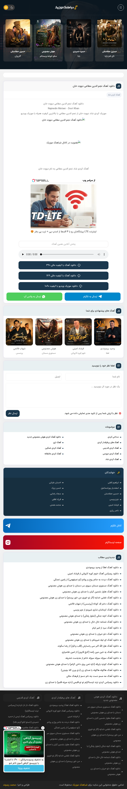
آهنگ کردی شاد (112, 459)
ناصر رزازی (114, 510)
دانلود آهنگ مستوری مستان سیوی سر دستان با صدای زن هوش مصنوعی (83, 586)
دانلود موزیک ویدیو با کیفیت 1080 (61, 286)
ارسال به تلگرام (90, 296)
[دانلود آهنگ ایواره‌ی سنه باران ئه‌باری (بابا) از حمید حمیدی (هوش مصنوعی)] (79, 33)
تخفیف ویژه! (24, 768)
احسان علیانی (55, 482)
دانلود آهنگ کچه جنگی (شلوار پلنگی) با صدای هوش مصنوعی (89, 616)
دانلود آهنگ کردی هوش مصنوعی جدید (44, 437)
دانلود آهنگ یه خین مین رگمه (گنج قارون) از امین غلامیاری (90, 652)
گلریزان (18, 54)
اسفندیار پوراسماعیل (110, 488)
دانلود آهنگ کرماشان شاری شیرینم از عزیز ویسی (96, 610)
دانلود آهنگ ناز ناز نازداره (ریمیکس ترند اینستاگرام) (23, 708)
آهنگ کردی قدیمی (111, 448)
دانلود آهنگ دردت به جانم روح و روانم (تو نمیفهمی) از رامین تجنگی (86, 579)
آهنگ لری (57, 442)
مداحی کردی (113, 437)
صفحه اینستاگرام (113, 542)
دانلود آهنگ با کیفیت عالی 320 (61, 265)
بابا (79, 54)
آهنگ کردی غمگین (53, 448)
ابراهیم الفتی (113, 482)
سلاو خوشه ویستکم (48, 54)
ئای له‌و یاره (109, 54)
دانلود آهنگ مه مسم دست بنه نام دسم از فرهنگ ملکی (92, 676)
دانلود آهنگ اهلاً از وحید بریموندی (102, 567)
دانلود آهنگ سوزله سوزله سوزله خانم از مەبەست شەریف (92, 658)
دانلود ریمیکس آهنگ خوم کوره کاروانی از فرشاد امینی (93, 573)
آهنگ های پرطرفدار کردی (108, 442)
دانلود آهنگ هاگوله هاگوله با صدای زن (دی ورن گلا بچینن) (90, 670)
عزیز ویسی (114, 499)
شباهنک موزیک (79, 785)
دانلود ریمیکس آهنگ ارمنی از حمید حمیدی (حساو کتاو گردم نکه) (23, 719)
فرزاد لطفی (56, 499)
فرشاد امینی (113, 505)
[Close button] (42, 728)
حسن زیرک (56, 488)
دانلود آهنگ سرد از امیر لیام (105, 628)
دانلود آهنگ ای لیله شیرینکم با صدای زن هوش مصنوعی (92, 640)
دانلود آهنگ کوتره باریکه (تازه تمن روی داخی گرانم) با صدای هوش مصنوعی (82, 664)
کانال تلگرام (116, 525)
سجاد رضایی (55, 493)
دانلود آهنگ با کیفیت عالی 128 (61, 275)
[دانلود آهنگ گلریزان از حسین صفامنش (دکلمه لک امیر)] (17, 33)
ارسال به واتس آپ (32, 296)
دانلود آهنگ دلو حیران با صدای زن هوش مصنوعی (94, 634)
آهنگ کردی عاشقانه (52, 453)
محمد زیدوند (9, 785)
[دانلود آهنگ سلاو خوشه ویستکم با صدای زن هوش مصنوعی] (48, 33)
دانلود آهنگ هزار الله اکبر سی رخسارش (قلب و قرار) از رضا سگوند (88, 646)
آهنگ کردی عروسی (111, 453)
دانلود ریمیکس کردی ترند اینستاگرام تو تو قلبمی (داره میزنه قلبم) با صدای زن (82, 682)
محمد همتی (55, 505)
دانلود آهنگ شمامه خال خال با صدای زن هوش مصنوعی (91, 622)
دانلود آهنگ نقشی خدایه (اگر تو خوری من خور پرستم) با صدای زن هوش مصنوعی (79, 598)
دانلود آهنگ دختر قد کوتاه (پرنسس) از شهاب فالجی (93, 604)
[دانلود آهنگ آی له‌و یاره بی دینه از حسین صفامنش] (109, 33)
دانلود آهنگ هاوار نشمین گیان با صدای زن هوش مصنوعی (91, 592)
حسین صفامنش (111, 493)
